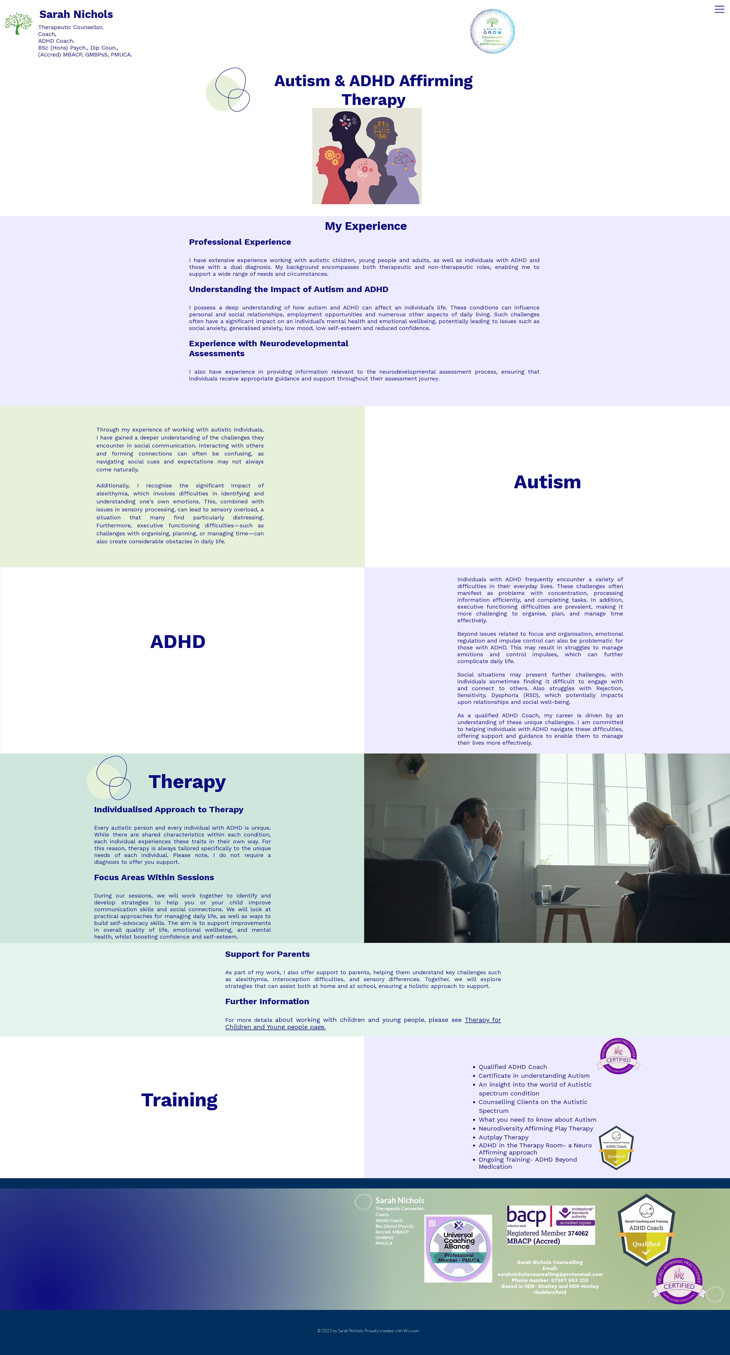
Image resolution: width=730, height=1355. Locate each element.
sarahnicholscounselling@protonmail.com (550, 1274)
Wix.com (411, 1330)
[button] (719, 9)
